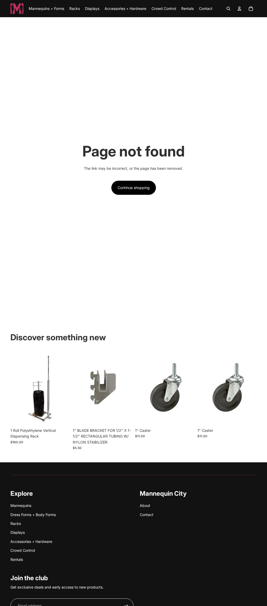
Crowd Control (22, 550)
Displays (17, 532)
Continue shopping (134, 187)
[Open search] (228, 8)
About (145, 505)
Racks (15, 523)
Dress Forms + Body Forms (33, 514)
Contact (146, 514)
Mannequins (20, 505)
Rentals (16, 559)
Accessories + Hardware (31, 541)
